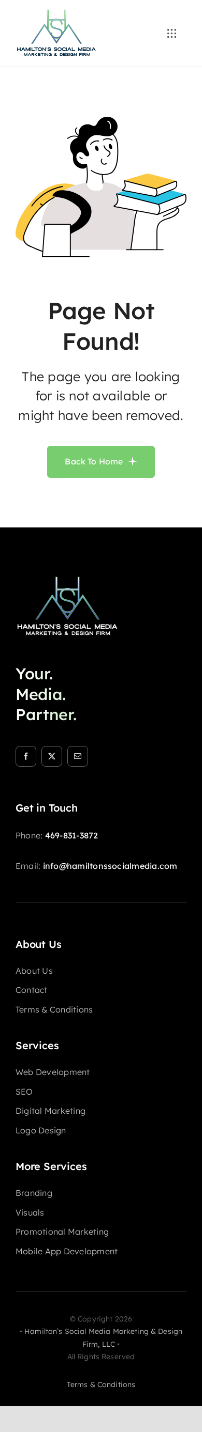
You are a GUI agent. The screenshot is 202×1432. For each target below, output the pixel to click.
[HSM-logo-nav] (56, 12)
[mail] (77, 756)
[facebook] (26, 756)
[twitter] (51, 756)
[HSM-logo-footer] (67, 579)
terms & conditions (101, 1384)
